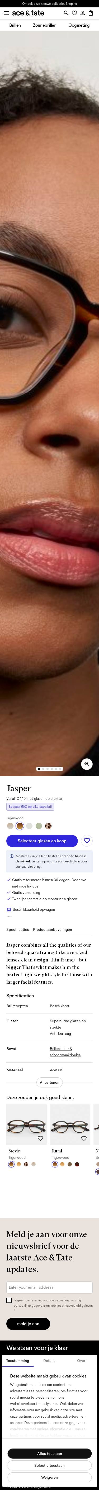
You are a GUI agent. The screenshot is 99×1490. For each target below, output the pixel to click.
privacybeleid (71, 1306)
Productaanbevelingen (52, 929)
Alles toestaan (49, 1453)
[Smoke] (29, 826)
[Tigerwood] (20, 826)
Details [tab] (49, 1360)
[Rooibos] (77, 1164)
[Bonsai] (39, 826)
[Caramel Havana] (18, 1164)
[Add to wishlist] (87, 841)
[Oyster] (10, 826)
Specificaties (17, 929)
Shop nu (71, 4)
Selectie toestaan (49, 1465)
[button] (75, 13)
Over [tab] (81, 1360)
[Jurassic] (69, 1164)
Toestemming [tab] (17, 1360)
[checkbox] (9, 1300)
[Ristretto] (48, 826)
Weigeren (49, 1477)
